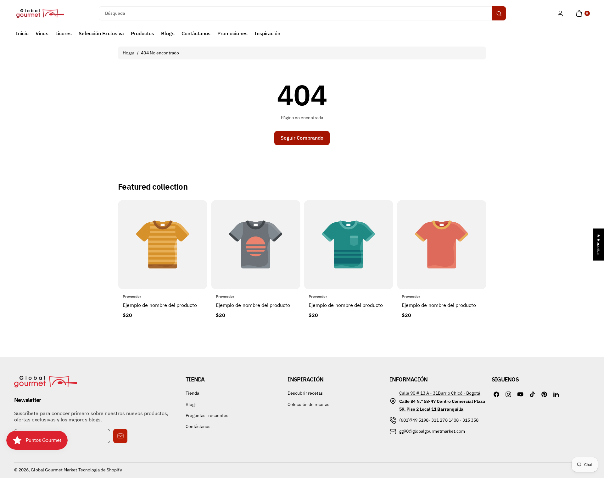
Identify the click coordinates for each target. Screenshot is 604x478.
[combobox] (302, 13)
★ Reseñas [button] (598, 245)
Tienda (192, 393)
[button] (582, 13)
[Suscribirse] (120, 436)
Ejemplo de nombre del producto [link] (160, 305)
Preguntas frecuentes (207, 415)
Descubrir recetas (305, 393)
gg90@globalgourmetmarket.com (432, 431)
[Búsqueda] (499, 13)
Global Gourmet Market (54, 470)
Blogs (191, 404)
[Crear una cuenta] (560, 13)
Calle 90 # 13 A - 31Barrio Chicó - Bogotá (439, 393)
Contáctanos (198, 426)
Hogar (128, 53)
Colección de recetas (308, 404)
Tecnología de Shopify (100, 470)
